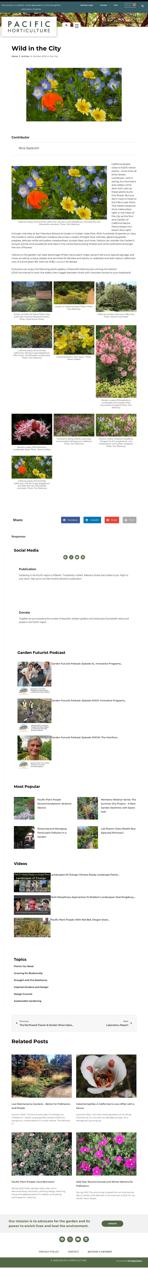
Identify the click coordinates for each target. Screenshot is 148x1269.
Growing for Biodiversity (28, 973)
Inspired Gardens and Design (31, 987)
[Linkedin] (83, 557)
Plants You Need (24, 966)
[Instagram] (71, 557)
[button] (70, 520)
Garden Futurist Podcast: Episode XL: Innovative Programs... (86, 663)
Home (15, 56)
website (60, 261)
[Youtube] (77, 557)
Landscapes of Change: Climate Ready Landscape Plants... (85, 874)
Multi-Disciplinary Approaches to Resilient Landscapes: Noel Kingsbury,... (93, 897)
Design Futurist (23, 994)
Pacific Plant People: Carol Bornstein (33, 1181)
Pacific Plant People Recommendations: (54, 803)
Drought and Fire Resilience (30, 980)
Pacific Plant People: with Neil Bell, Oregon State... (80, 919)
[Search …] (143, 6)
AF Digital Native (134, 1261)
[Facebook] (65, 557)
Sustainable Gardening (27, 1001)
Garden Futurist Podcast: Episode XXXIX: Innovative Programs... (88, 700)
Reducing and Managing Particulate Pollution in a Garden (52, 832)
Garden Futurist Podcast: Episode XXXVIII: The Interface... (85, 737)
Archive (25, 56)
